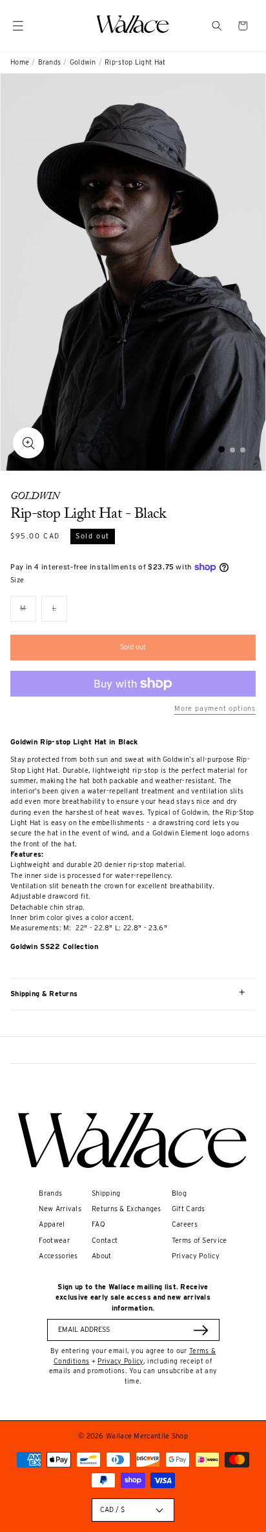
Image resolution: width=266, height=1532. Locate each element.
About (102, 1256)
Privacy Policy (196, 1256)
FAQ (98, 1224)
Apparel (52, 1224)
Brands (49, 62)
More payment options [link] (215, 708)
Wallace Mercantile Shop (147, 1436)
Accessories (58, 1256)
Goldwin (83, 62)
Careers (185, 1224)
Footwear (54, 1240)
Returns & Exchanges (126, 1209)
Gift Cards (188, 1209)
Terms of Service (199, 1240)
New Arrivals (60, 1209)
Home (19, 62)
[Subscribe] (201, 1330)
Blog (179, 1193)
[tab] (221, 449)
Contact (105, 1240)
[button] (217, 26)
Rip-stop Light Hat (135, 62)
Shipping (106, 1193)
